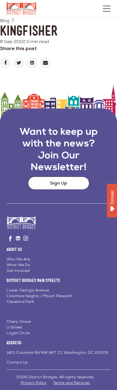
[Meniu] (106, 9)
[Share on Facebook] (5, 62)
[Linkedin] (32, 62)
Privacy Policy (34, 382)
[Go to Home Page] (21, 8)
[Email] (45, 62)
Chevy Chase (19, 321)
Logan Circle (18, 332)
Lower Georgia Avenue (28, 290)
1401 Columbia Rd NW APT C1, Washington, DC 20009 (57, 352)
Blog (5, 20)
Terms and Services (71, 382)
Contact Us (17, 362)
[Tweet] (18, 62)
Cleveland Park (20, 301)
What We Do (18, 264)
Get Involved (18, 270)
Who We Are (18, 259)
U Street (14, 327)
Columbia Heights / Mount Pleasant (39, 295)
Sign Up (58, 183)
